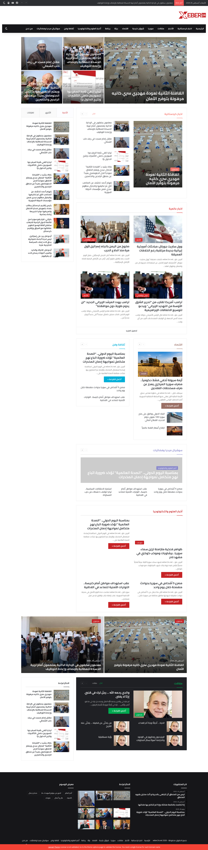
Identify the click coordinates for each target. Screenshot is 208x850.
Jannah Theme (54, 847)
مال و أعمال (58, 797)
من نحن (29, 28)
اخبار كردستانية (185, 28)
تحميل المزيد (131, 330)
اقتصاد (125, 28)
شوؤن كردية (138, 28)
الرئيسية (200, 28)
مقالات (160, 28)
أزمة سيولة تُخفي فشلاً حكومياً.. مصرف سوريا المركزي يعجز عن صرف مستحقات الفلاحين (161, 384)
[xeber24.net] (192, 15)
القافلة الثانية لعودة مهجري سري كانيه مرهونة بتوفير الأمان (148, 95)
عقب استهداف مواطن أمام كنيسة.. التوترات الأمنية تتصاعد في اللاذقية (104, 398)
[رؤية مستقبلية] (121, 740)
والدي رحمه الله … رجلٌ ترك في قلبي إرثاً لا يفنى (107, 694)
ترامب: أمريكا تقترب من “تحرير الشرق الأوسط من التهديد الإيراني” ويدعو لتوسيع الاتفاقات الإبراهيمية (158, 306)
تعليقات (30, 112)
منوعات (48, 797)
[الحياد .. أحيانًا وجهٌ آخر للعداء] (174, 726)
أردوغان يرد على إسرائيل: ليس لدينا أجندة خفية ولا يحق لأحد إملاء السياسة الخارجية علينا (40, 240)
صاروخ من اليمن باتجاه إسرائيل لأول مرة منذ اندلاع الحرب (106, 248)
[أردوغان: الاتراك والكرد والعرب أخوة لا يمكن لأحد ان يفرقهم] (61, 253)
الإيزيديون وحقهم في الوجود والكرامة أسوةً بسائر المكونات (150, 738)
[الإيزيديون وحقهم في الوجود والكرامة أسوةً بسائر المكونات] (174, 740)
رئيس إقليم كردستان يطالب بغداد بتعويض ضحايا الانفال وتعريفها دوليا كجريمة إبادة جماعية (39, 210)
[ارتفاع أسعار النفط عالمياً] (174, 430)
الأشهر (48, 112)
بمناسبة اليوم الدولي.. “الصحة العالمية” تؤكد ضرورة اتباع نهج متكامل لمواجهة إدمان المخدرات (104, 357)
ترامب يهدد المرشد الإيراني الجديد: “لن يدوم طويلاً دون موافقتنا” (105, 304)
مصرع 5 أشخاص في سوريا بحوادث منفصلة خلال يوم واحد (103, 388)
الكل (93, 113)
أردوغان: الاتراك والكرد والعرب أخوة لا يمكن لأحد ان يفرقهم (40, 253)
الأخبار (171, 28)
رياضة (107, 28)
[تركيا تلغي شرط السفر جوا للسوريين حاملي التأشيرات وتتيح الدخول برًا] (83, 87)
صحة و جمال (33, 793)
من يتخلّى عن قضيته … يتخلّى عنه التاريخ (96, 724)
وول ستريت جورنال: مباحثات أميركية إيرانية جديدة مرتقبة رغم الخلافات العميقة (159, 250)
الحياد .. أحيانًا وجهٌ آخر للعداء (151, 723)
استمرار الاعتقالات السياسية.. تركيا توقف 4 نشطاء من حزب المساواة (98, 492)
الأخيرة (65, 112)
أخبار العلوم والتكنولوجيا (89, 28)
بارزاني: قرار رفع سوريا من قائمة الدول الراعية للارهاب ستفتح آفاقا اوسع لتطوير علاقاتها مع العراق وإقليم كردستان (39, 225)
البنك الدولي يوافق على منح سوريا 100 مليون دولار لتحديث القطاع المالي (152, 417)
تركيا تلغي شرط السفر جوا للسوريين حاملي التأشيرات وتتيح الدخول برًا (84, 95)
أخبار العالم (68, 793)
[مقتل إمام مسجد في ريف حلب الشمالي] (41, 53)
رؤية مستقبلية (105, 737)
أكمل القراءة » (172, 406)
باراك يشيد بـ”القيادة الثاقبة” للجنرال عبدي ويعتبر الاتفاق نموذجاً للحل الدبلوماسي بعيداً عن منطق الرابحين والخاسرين (41, 91)
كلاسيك (69, 797)
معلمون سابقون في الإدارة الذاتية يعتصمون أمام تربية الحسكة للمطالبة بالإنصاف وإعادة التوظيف (83, 59)
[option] (104, 70)
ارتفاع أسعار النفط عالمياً (153, 428)
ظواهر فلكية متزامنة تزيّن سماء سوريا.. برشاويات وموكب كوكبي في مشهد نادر (159, 553)
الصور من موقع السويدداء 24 (51, 793)
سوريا (151, 28)
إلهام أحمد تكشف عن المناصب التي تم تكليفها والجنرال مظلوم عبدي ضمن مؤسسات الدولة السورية (97, 187)
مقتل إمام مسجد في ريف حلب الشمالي (157, 3)
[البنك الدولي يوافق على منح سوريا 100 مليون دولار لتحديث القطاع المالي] (174, 417)
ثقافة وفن (69, 28)
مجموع (179, 621)
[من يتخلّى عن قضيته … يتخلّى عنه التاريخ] (121, 726)
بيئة (116, 28)
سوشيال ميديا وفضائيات (48, 28)
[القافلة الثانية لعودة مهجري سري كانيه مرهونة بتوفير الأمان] (145, 70)
